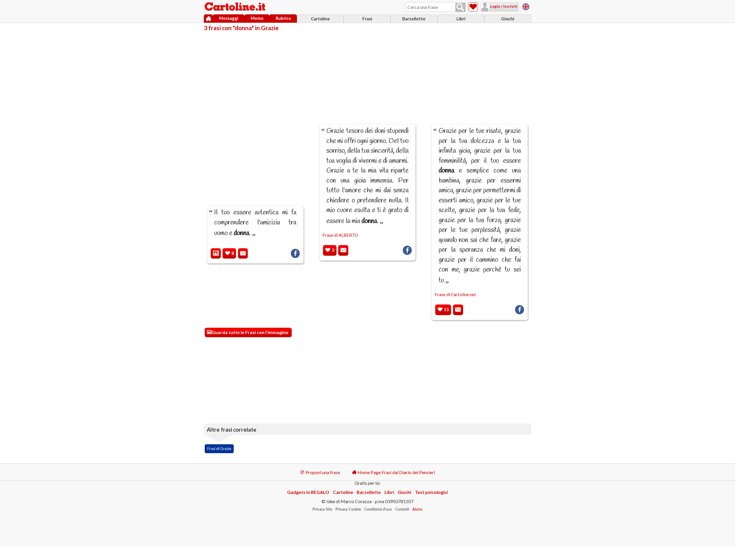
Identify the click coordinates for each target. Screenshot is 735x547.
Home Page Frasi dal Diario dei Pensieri (396, 472)
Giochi (507, 18)
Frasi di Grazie (219, 448)
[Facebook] (295, 253)
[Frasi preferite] (473, 6)
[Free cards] (526, 6)
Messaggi (228, 18)
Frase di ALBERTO (340, 235)
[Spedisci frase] (243, 253)
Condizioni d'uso (378, 509)
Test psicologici (431, 492)
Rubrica (283, 18)
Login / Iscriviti (503, 6)
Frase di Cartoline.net (455, 294)
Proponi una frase (322, 472)
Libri (461, 18)
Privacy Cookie (348, 509)
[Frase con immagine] (216, 253)
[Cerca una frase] (460, 7)
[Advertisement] (367, 74)
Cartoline (320, 18)
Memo (257, 18)
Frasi (367, 18)
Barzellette (413, 18)
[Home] (208, 19)
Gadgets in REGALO (308, 492)
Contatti (402, 509)
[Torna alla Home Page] (235, 6)
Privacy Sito (322, 509)
